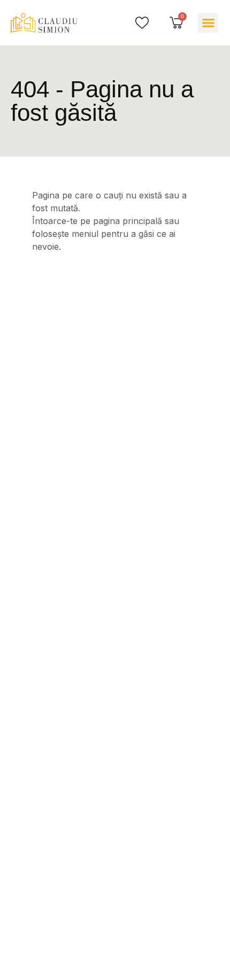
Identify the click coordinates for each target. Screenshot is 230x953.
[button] (208, 23)
